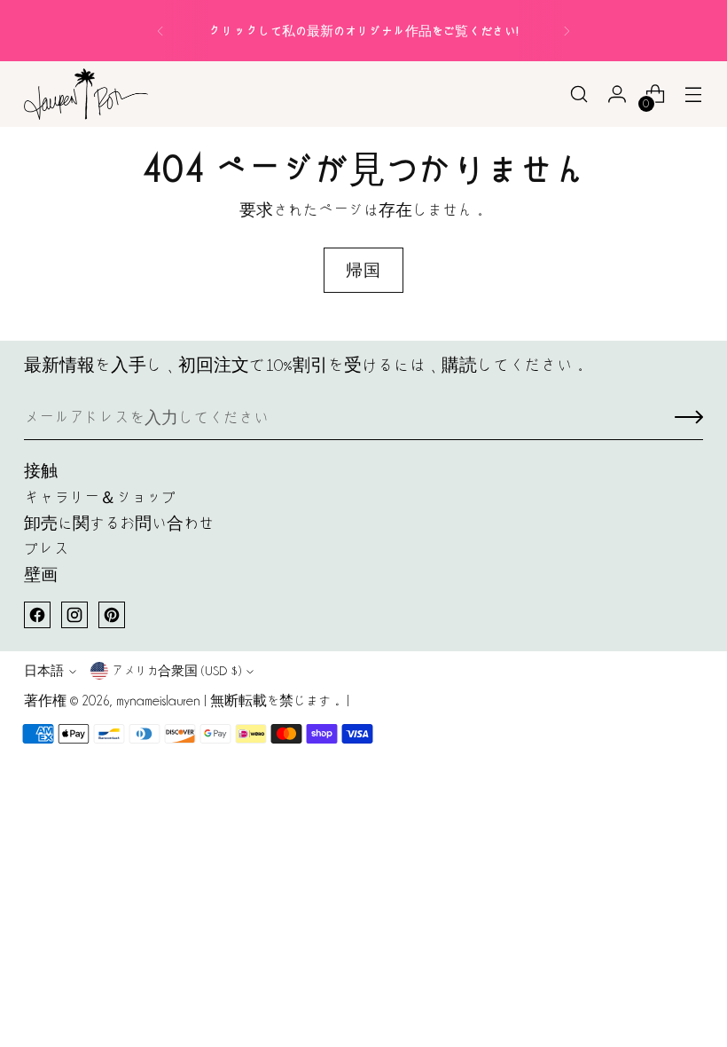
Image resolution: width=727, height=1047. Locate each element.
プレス (46, 548)
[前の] (160, 30)
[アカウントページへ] (617, 94)
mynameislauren (158, 701)
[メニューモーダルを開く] (694, 94)
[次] (566, 30)
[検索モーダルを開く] (579, 94)
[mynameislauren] (86, 94)
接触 (41, 470)
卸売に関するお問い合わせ (119, 523)
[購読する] (689, 418)
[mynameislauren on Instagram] (74, 615)
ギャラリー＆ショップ (100, 497)
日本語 (44, 670)
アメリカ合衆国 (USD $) (176, 670)
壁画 (41, 574)
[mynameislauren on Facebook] (37, 615)
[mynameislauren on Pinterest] (111, 615)
